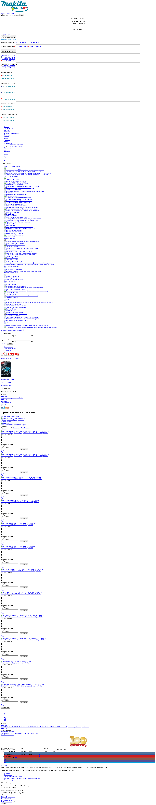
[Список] (3, 429)
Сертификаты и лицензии (16, 144)
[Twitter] (4, 408)
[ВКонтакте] (2, 408)
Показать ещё (5, 707)
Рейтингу (27, 428)
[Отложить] (2, 452)
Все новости (4, 396)
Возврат (6, 136)
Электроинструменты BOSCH (10, 358)
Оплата (6, 138)
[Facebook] (39, 754)
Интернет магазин (9, 36)
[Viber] (5, 761)
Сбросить (4, 343)
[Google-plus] (16, 757)
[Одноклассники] (6, 408)
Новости (7, 135)
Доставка (7, 140)
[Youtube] (39, 756)
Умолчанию (16, 428)
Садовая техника (9, 238)
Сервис (6, 141)
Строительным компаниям (16, 146)
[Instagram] (5, 759)
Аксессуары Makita (6, 385)
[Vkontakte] (56, 752)
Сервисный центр (9, 50)
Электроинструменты (11, 176)
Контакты (7, 131)
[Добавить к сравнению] (2, 451)
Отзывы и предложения (11, 133)
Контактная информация (8, 39)
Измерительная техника (11, 266)
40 (5, 717)
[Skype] (5, 762)
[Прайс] (5, 429)
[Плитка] (1, 429)
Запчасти (7, 322)
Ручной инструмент (10, 281)
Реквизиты (7, 148)
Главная (6, 127)
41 (5, 719)
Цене (22, 428)
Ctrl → (6, 720)
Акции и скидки (9, 128)
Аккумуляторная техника (12, 166)
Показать (10, 343)
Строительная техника (11, 272)
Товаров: (3, 426)
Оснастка (7, 299)
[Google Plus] (8, 408)
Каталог (6, 130)
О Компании (8, 143)
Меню (6, 154)
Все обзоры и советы (7, 731)
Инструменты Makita (7, 379)
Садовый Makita (6, 382)
